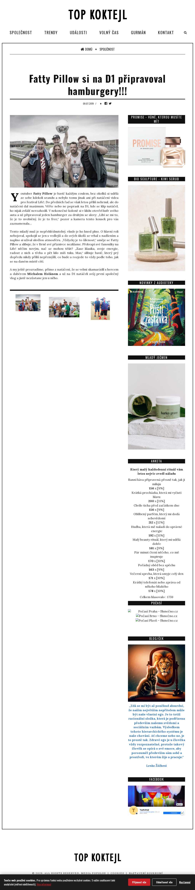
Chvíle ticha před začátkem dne (156, 505)
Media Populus (93, 873)
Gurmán (138, 32)
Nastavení (184, 882)
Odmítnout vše (164, 882)
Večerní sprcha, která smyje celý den (156, 574)
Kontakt (166, 32)
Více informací (44, 884)
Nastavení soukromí (146, 873)
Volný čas (109, 32)
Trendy (51, 32)
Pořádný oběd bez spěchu (156, 565)
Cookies (117, 873)
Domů (88, 49)
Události (78, 32)
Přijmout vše (139, 882)
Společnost (21, 32)
